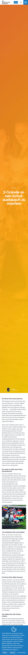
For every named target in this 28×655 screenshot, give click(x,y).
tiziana (13, 389)
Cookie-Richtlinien (7, 641)
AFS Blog (14, 188)
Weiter (5, 652)
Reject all (12, 652)
